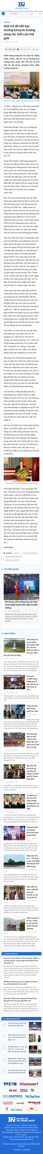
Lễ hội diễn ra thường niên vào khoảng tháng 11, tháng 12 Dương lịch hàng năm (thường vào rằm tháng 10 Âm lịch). (21, 787)
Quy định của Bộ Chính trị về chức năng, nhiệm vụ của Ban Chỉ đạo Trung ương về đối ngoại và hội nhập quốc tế (21, 960)
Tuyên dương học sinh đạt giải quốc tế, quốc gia (17, 1024)
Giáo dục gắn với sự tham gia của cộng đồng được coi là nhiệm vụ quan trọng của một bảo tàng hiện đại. (21, 698)
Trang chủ (16, 1150)
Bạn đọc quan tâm (13, 1019)
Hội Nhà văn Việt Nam (12, 560)
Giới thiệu (26, 1150)
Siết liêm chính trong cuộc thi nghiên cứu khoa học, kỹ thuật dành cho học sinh (20, 983)
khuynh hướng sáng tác (29, 553)
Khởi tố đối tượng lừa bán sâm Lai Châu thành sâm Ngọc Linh (17, 1037)
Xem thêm (9, 633)
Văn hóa (7, 22)
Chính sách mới (12, 954)
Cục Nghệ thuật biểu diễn (13, 556)
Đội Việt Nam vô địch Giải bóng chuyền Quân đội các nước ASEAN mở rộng (17, 1060)
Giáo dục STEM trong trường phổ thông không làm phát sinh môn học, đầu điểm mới (20, 999)
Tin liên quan (11, 569)
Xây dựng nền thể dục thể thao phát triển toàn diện (17, 1071)
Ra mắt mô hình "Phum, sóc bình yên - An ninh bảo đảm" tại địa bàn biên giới (17, 1049)
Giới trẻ (16, 553)
